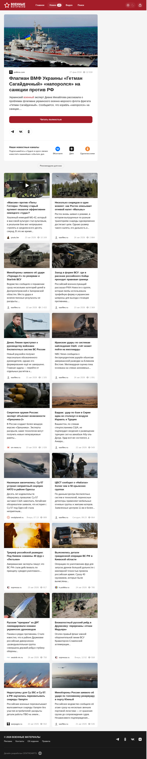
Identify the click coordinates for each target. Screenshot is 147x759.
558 (93, 657)
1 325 (44, 377)
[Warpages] (8, 724)
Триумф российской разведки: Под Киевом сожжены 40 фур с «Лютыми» (25, 556)
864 (93, 517)
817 (45, 587)
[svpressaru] (8, 587)
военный (29, 97)
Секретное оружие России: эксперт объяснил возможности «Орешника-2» (26, 416)
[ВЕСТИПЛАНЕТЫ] (8, 517)
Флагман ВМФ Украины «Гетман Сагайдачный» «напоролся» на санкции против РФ (45, 84)
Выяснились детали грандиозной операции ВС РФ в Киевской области (73, 556)
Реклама (8, 741)
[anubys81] (8, 237)
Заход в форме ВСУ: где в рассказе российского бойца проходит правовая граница (72, 276)
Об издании (33, 741)
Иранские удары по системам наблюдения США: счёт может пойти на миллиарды (73, 346)
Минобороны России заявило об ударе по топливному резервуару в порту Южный (75, 696)
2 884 (92, 237)
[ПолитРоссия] (11, 72)
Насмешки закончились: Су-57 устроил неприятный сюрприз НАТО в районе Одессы (25, 486)
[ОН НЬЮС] (8, 447)
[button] (12, 131)
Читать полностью (51, 119)
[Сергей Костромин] (8, 307)
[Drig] (8, 657)
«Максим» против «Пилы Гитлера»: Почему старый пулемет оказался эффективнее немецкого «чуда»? (26, 207)
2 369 (92, 307)
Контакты (20, 741)
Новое (55, 5)
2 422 (44, 307)
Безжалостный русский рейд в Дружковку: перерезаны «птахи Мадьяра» (73, 626)
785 (93, 587)
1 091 (92, 377)
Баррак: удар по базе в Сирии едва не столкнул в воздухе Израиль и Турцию (72, 416)
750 (45, 657)
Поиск (81, 5)
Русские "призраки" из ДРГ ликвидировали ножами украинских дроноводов (23, 626)
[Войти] (140, 5)
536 (93, 724)
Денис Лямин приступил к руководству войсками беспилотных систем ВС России (26, 346)
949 (93, 447)
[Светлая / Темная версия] (130, 5)
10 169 (43, 237)
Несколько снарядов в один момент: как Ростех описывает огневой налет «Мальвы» (73, 206)
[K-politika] (56, 587)
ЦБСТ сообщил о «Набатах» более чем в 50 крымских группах (71, 486)
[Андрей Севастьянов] (56, 237)
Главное (40, 5)
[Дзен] (140, 739)
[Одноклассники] (125, 739)
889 (45, 517)
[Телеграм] (118, 739)
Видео (69, 5)
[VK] (133, 739)
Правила (46, 741)
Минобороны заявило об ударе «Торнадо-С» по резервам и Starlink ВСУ (26, 276)
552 (45, 724)
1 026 (44, 447)
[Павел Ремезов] (56, 307)
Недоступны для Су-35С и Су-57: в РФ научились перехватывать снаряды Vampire (26, 696)
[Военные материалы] (14, 5)
